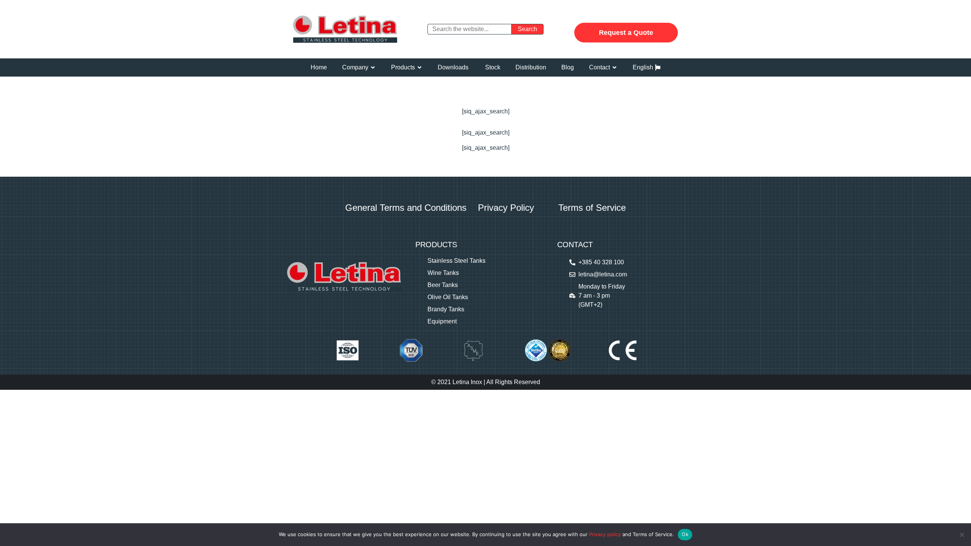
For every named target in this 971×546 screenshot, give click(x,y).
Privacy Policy (506, 207)
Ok (685, 534)
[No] (961, 534)
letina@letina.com (602, 274)
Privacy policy (605, 534)
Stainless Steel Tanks (456, 260)
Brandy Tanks (445, 309)
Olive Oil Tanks (447, 297)
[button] (359, 67)
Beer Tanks (442, 285)
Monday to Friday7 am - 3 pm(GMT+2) (601, 295)
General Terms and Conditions (406, 207)
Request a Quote (626, 32)
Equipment (442, 321)
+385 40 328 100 (601, 262)
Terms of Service (592, 207)
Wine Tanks (443, 273)
